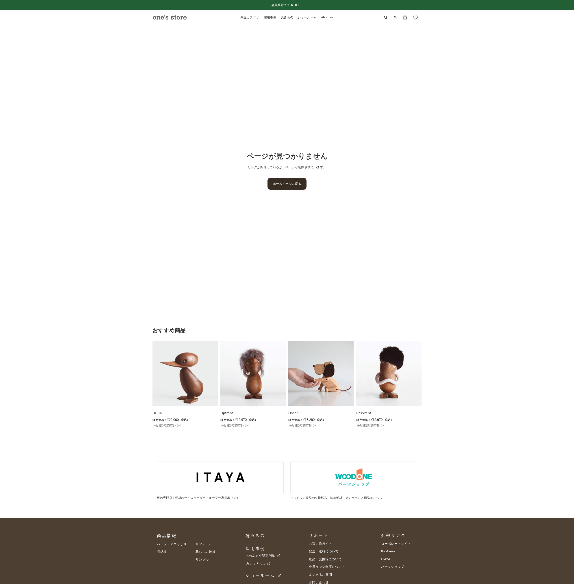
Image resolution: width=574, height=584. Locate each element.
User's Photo (256, 563)
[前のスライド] (159, 374)
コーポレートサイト (396, 543)
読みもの (255, 536)
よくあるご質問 (320, 574)
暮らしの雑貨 (205, 551)
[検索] (386, 17)
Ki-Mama (388, 551)
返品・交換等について (325, 559)
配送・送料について (323, 551)
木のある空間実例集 (261, 556)
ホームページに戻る (287, 183)
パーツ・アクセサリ (172, 544)
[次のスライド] (211, 374)
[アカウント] (395, 17)
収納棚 (162, 551)
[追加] (211, 400)
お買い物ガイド (320, 543)
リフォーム (204, 544)
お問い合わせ (318, 582)
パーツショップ (392, 567)
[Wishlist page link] (415, 17)
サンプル (202, 559)
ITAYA (385, 559)
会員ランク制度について (327, 567)
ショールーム (261, 575)
